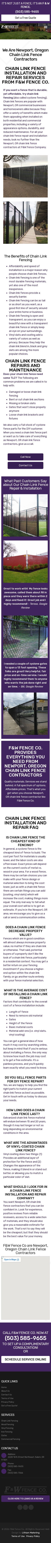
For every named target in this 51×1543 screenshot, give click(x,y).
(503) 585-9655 (27, 12)
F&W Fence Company (33, 147)
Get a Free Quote (25, 17)
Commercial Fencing (10, 1439)
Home (4, 1387)
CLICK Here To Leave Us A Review (25, 1498)
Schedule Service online (25, 1359)
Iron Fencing (6, 1432)
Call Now (25, 456)
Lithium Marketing (31, 1532)
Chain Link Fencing (9, 1421)
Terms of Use (7, 1398)
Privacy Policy (7, 1402)
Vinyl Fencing (7, 1428)
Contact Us (25, 465)
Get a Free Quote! (9, 1406)
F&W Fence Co (25, 800)
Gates (4, 1435)
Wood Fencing (7, 1424)
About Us (5, 1391)
